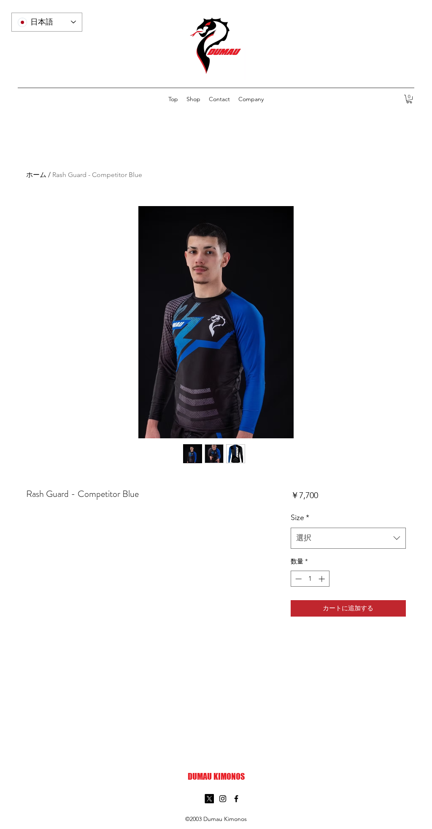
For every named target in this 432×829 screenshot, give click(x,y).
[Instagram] (222, 798)
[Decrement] (297, 579)
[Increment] (322, 579)
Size (300, 517)
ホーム (36, 175)
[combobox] (348, 538)
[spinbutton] (310, 579)
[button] (409, 99)
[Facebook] (236, 798)
